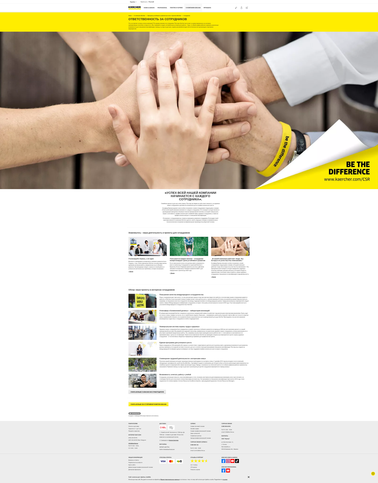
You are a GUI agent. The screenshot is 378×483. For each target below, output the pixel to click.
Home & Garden (149, 8)
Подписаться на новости (135, 462)
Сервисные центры (195, 436)
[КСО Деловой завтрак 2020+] (189, 246)
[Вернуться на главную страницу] (135, 7)
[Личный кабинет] (241, 8)
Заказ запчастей (195, 433)
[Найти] (236, 8)
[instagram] (228, 461)
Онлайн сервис (194, 429)
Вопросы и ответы (133, 460)
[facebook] (223, 461)
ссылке (225, 479)
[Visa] (162, 461)
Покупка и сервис (176, 8)
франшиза (207, 8)
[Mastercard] (171, 461)
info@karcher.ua (133, 443)
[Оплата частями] (179, 461)
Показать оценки (195, 469)
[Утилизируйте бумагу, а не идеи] (147, 246)
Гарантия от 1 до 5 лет (134, 429)
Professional (162, 8)
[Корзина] (247, 8)
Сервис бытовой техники (197, 426)
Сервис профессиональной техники (200, 431)
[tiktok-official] (237, 461)
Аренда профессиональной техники (200, 438)
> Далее (130, 271)
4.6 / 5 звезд (193, 465)
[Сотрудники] (230, 246)
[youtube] (232, 461)
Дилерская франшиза (134, 469)
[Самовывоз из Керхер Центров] (171, 427)
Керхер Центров (173, 440)
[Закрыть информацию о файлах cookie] (249, 477)
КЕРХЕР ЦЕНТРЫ (164, 447)
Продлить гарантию (134, 431)
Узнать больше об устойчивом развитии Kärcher (148, 404)
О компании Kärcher (193, 8)
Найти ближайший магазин (167, 449)
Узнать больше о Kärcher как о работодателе (147, 392)
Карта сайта (131, 465)
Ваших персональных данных (170, 479)
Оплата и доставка (133, 426)
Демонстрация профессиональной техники (140, 467)
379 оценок (193, 467)
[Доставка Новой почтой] (162, 427)
